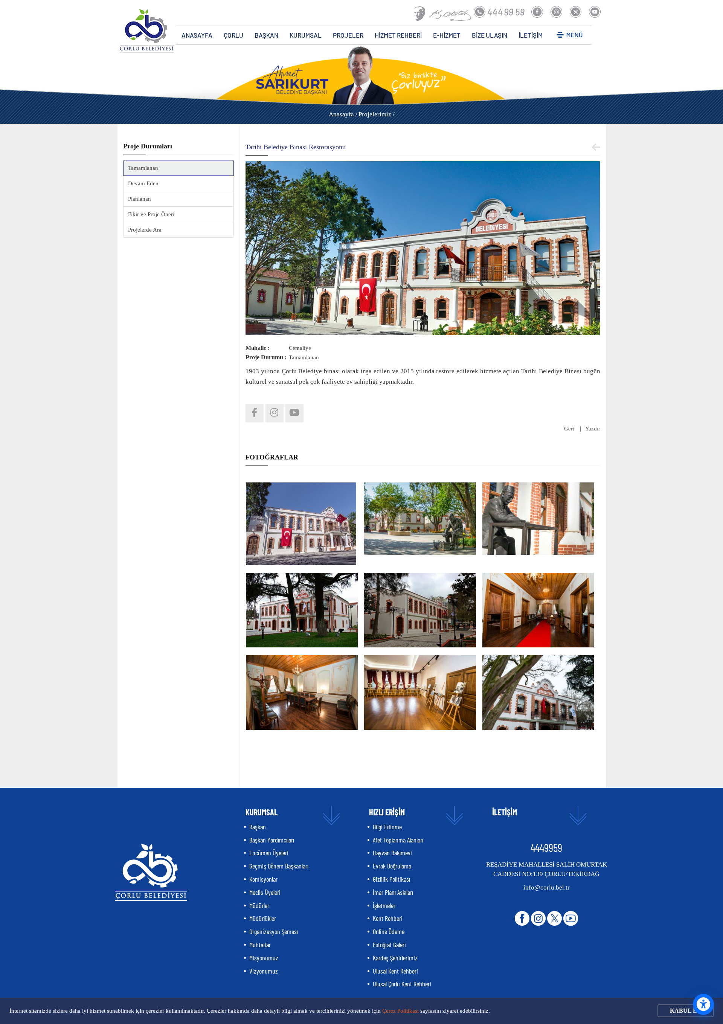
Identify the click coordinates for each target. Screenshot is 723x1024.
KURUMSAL (306, 35)
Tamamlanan (143, 168)
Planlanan (139, 199)
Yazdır (592, 429)
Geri (569, 429)
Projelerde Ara (145, 230)
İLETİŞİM (531, 35)
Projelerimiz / (376, 114)
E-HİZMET (447, 35)
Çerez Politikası (400, 1011)
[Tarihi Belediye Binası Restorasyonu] (423, 247)
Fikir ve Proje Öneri (151, 214)
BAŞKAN (266, 35)
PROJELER (348, 35)
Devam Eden (143, 183)
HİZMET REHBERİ (398, 35)
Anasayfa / (343, 114)
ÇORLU (233, 35)
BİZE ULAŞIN (489, 35)
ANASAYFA (197, 35)
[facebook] (255, 413)
